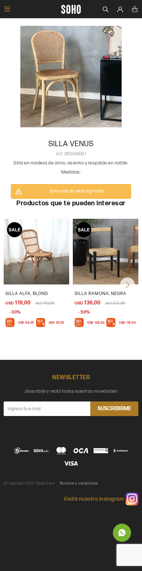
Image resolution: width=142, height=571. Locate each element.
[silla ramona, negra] (105, 251)
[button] (127, 284)
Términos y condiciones (78, 483)
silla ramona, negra (100, 293)
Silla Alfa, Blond (26, 293)
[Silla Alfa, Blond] (36, 251)
